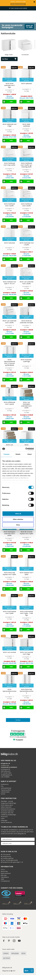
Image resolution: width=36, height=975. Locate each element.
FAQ (2, 786)
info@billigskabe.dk (6, 775)
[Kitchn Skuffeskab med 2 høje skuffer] (9, 154)
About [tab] (29, 454)
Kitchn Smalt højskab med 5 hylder (9, 612)
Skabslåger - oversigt (7, 801)
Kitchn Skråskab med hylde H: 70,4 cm (9, 282)
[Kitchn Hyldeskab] (26, 74)
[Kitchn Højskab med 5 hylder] (26, 564)
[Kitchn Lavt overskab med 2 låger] (26, 643)
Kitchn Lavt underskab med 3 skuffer (9, 321)
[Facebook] (3, 942)
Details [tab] (18, 454)
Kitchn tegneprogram (7, 805)
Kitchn (23, 953)
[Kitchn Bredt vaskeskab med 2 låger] (9, 74)
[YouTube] (19, 942)
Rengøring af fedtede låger (8, 803)
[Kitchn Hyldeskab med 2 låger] (9, 115)
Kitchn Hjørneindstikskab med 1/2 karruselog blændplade (9, 362)
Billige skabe (9, 54)
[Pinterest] (8, 942)
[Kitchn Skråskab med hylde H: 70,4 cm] (9, 273)
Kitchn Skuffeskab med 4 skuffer (26, 205)
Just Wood (6, 958)
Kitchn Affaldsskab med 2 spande (9, 403)
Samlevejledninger (6, 788)
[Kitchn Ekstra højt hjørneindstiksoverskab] (26, 680)
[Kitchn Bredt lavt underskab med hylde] (26, 312)
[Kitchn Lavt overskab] (9, 643)
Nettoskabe (15, 953)
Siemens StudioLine (6, 822)
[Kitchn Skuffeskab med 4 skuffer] (26, 195)
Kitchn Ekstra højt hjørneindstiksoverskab (26, 691)
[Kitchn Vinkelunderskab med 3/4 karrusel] (26, 436)
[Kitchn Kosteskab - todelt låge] (26, 351)
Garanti (3, 794)
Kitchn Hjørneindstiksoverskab (9, 691)
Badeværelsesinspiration (8, 809)
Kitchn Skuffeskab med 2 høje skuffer (9, 164)
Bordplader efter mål (7, 813)
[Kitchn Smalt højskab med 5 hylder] (9, 603)
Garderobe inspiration (7, 811)
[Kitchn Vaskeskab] (9, 234)
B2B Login (4, 875)
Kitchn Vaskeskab (9, 243)
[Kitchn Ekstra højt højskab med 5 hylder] (9, 564)
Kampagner (4, 820)
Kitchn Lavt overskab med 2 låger (26, 653)
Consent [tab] (6, 454)
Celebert (5, 953)
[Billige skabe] (9, 45)
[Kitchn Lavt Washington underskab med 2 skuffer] (26, 393)
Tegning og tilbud (6, 790)
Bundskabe (25, 54)
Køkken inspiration (6, 807)
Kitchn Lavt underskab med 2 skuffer (26, 282)
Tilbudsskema (5, 877)
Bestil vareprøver (6, 873)
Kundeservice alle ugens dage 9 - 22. (12, 862)
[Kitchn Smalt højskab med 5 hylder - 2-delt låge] (26, 603)
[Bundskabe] (25, 45)
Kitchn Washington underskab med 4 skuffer (9, 533)
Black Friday (4, 871)
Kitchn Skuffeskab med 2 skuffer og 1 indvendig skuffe (26, 165)
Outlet (2, 818)
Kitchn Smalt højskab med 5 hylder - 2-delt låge (26, 613)
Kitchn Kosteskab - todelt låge (26, 360)
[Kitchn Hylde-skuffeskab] (26, 115)
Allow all (18, 513)
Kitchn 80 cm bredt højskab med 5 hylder (26, 532)
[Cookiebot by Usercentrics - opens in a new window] (25, 449)
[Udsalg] (18, 30)
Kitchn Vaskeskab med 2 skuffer (27, 244)
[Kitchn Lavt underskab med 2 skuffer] (26, 273)
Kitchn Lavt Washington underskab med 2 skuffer (26, 405)
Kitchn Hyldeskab (26, 83)
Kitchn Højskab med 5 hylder (26, 573)
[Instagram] (14, 942)
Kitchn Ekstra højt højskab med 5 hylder (9, 573)
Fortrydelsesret (5, 881)
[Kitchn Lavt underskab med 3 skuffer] (9, 312)
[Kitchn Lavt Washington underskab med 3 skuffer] (9, 436)
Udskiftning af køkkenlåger (8, 815)
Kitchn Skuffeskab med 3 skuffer (9, 205)
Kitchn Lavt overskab (9, 652)
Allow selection (18, 519)
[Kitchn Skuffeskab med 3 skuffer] (9, 195)
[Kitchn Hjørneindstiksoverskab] (9, 680)
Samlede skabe (5, 792)
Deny (18, 525)
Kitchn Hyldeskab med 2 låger (9, 125)
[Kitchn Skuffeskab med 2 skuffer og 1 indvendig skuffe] (26, 154)
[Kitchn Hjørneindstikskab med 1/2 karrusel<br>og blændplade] (9, 351)
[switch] (31, 493)
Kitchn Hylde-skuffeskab (26, 125)
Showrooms (4, 816)
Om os (3, 869)
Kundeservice (5, 784)
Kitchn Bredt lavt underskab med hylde (26, 321)
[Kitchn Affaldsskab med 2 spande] (9, 393)
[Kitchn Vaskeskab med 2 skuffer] (26, 234)
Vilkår (2, 879)
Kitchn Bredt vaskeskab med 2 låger (9, 85)
